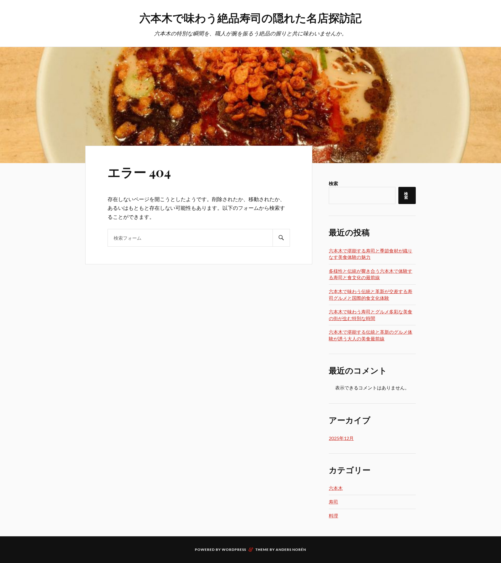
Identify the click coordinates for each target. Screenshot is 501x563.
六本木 (336, 488)
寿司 (333, 501)
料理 (333, 515)
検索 (333, 183)
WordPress (234, 549)
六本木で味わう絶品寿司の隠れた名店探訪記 (250, 17)
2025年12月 (341, 438)
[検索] (281, 238)
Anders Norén (291, 549)
